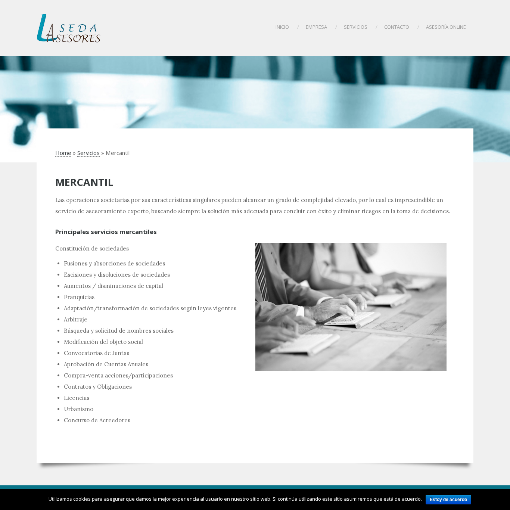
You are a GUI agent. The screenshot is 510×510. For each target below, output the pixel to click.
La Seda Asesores (69, 28)
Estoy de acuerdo (448, 499)
